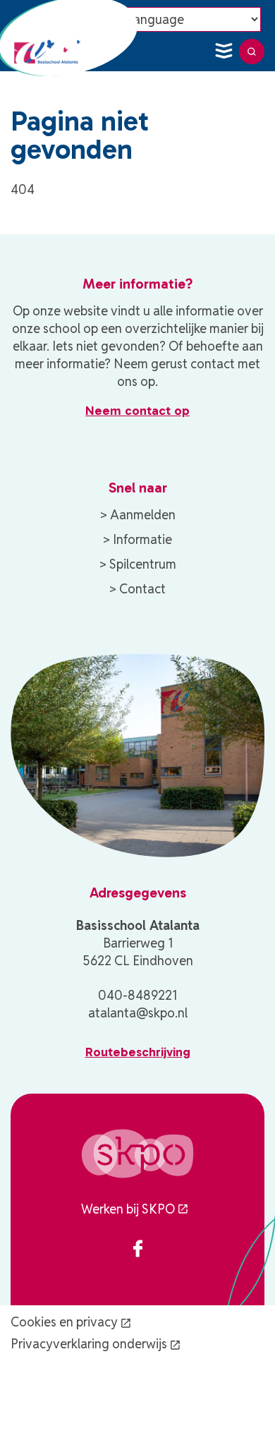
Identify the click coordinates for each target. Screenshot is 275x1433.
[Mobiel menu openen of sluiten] (223, 51)
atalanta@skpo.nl (138, 1013)
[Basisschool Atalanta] (49, 52)
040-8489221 (137, 995)
